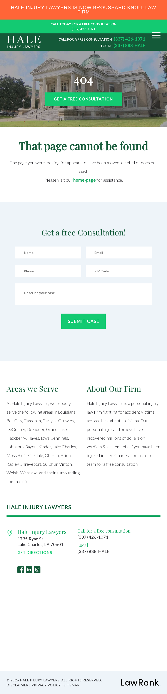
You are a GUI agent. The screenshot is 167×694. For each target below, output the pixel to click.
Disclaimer (17, 685)
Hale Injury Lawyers (42, 531)
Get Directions (34, 552)
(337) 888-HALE (129, 45)
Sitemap (72, 685)
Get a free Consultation (83, 99)
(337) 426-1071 (83, 29)
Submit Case (83, 321)
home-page (84, 180)
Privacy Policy (46, 685)
